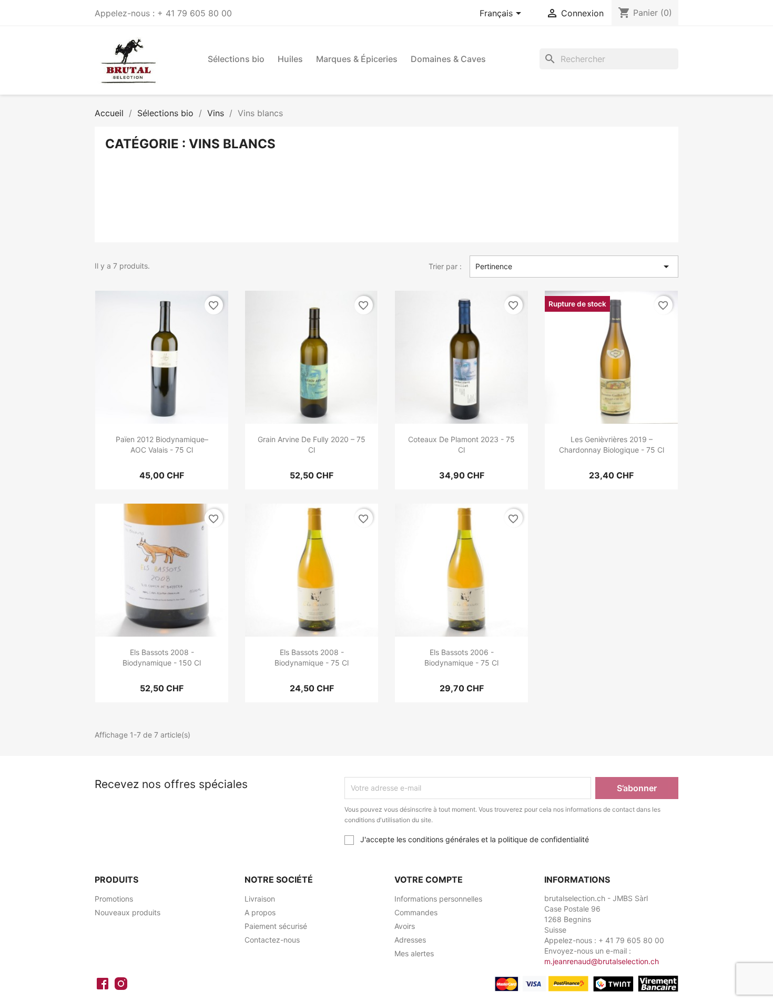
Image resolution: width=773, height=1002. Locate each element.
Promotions (114, 898)
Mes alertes (414, 953)
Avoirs (404, 926)
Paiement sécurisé (276, 926)
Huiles (290, 59)
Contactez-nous (272, 939)
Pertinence (574, 266)
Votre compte (428, 879)
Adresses (410, 939)
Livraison (260, 898)
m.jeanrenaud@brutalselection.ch (601, 961)
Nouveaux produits (127, 912)
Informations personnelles (438, 898)
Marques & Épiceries (357, 59)
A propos (260, 912)
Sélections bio (236, 59)
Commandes (416, 912)
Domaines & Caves (448, 59)
